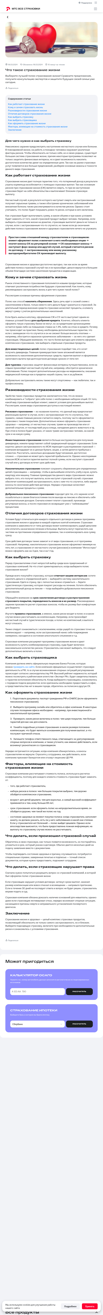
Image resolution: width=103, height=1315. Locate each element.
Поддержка (86, 2)
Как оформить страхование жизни (27, 123)
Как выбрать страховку (20, 117)
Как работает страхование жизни (26, 104)
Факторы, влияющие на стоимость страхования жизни (37, 126)
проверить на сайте (24, 667)
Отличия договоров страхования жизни (29, 114)
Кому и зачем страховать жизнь (25, 107)
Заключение (14, 130)
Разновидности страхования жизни (27, 110)
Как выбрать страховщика (22, 120)
